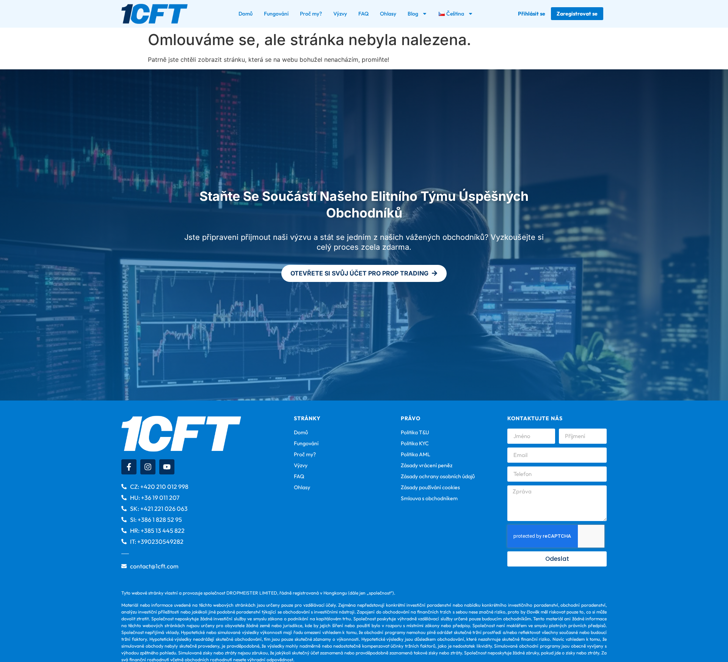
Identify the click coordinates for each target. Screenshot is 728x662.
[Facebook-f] (128, 466)
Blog (413, 13)
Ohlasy (388, 13)
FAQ (363, 13)
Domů (245, 13)
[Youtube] (166, 466)
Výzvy (340, 13)
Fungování (276, 13)
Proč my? (311, 13)
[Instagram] (147, 466)
